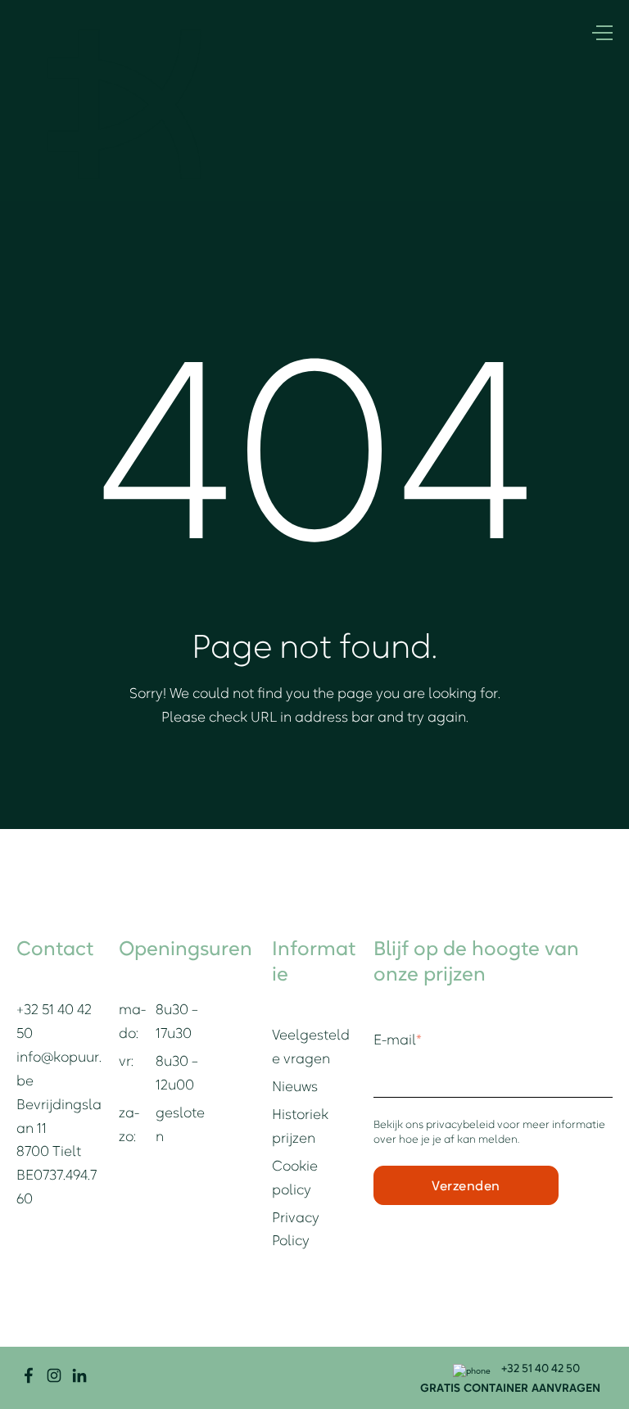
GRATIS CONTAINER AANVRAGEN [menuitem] (510, 1387)
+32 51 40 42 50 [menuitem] (539, 1368)
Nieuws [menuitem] (295, 1086)
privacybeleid (461, 1123)
